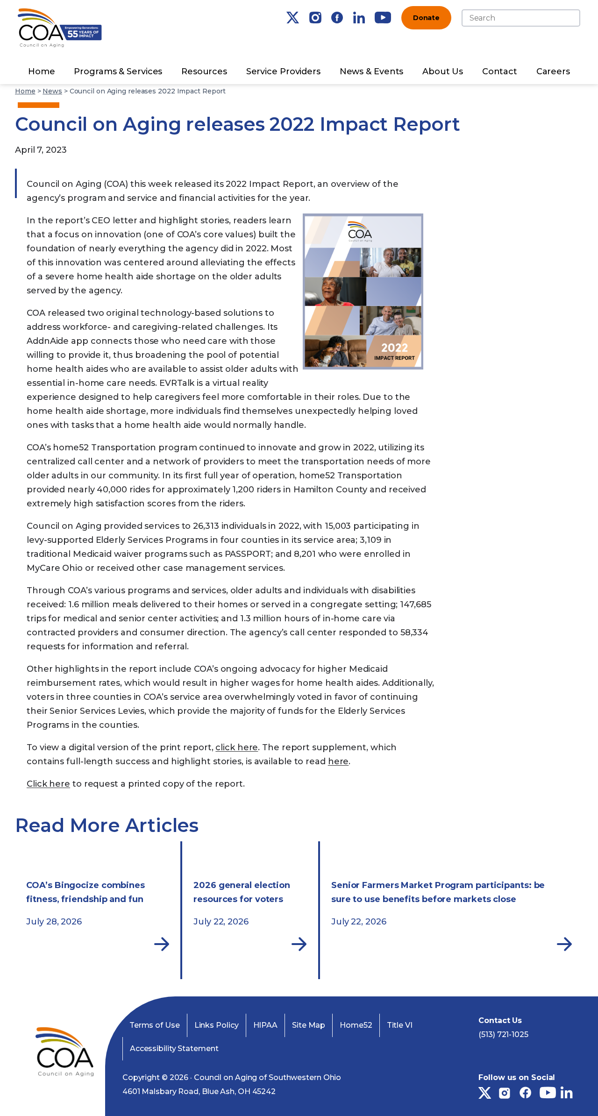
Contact (499, 71)
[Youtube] (383, 17)
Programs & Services (118, 71)
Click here (48, 784)
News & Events (372, 71)
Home (41, 71)
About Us (442, 71)
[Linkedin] (359, 17)
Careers (553, 71)
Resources (204, 71)
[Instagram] (315, 17)
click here (236, 747)
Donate (426, 18)
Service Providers (283, 71)
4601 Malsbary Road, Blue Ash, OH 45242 (199, 1091)
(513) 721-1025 (503, 1034)
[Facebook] (337, 17)
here (338, 761)
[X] (292, 17)
